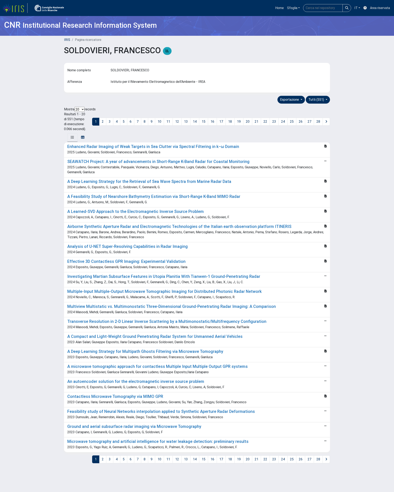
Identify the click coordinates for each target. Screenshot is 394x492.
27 (309, 122)
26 (300, 122)
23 (274, 122)
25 (292, 122)
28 (318, 122)
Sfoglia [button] (292, 8)
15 (203, 122)
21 (256, 122)
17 (221, 122)
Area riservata (380, 8)
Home (279, 8)
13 (186, 122)
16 (212, 122)
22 (265, 122)
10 (159, 122)
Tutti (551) (316, 100)
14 (195, 122)
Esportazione (290, 100)
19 (239, 122)
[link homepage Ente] (49, 8)
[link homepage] (14, 8)
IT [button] (356, 8)
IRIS (67, 40)
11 (168, 122)
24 (283, 122)
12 (177, 122)
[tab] (72, 137)
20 (248, 122)
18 (230, 122)
